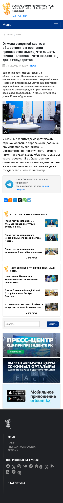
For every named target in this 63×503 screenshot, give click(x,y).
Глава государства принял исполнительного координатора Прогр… (23, 238)
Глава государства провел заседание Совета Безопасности (23, 250)
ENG (25, 16)
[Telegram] (29, 200)
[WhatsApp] (25, 200)
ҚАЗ (14, 16)
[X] (20, 200)
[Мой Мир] (15, 200)
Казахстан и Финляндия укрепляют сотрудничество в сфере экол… (21, 279)
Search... (53, 324)
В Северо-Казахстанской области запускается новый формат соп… (24, 306)
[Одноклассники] (10, 200)
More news (31, 257)
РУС (19, 16)
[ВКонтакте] (6, 200)
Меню (7, 25)
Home (11, 443)
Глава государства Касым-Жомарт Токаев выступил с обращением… (20, 223)
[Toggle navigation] (56, 25)
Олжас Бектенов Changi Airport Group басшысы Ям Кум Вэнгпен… (22, 293)
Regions (13, 450)
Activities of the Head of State (28, 214)
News (33, 65)
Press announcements (22, 446)
